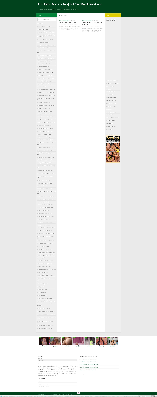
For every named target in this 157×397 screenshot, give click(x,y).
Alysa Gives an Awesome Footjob (45, 183)
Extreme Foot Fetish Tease (67, 23)
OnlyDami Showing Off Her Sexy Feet (46, 150)
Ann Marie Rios (44, 366)
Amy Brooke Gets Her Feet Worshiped (47, 207)
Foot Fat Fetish (110, 89)
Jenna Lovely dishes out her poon (46, 39)
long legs (74, 371)
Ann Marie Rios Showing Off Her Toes (46, 92)
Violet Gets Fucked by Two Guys (45, 263)
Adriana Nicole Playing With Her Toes (46, 173)
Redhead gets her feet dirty (44, 63)
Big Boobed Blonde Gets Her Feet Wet (46, 240)
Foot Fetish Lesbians (111, 103)
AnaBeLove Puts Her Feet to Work (46, 170)
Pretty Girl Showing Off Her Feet (45, 230)
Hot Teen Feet (110, 114)
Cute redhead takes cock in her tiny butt (47, 32)
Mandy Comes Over (43, 289)
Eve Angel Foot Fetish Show (44, 180)
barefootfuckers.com (57, 366)
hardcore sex (55, 371)
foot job (69, 370)
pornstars (49, 373)
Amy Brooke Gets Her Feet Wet (45, 189)
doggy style (68, 368)
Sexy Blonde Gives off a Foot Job (45, 328)
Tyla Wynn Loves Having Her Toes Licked (47, 252)
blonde (72, 366)
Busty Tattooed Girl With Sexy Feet (46, 260)
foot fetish (51, 369)
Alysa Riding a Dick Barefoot (44, 201)
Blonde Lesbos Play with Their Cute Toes (47, 311)
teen (45, 375)
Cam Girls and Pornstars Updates (88, 356)
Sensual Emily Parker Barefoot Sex (46, 131)
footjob (73, 370)
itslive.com (65, 371)
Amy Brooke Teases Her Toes (45, 134)
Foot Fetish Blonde (111, 91)
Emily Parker (73, 368)
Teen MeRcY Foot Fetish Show (45, 102)
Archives (40, 358)
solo (69, 373)
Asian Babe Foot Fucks (43, 295)
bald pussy (49, 366)
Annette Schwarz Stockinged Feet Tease (47, 105)
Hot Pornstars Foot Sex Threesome (46, 119)
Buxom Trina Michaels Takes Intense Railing (89, 367)
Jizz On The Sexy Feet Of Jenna (45, 83)
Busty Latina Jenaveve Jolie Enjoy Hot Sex (88, 359)
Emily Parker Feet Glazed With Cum (46, 114)
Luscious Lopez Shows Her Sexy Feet (46, 255)
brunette (45, 368)
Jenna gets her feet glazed (44, 66)
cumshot (64, 368)
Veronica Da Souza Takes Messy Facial (88, 370)
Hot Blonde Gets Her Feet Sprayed (46, 140)
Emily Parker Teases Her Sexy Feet (46, 160)
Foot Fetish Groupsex (111, 97)
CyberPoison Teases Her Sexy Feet (46, 204)
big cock (65, 366)
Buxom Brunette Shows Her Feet (45, 266)
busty (48, 368)
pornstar (43, 373)
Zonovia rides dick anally (44, 42)
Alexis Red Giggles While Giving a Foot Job (47, 227)
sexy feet (58, 373)
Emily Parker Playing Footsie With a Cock (47, 122)
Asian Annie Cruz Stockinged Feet (45, 249)
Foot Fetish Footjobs (64, 20)
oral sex (39, 373)
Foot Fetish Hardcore (111, 100)
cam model (55, 368)
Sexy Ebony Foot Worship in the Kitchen (47, 233)
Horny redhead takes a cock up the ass (47, 45)
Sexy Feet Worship (111, 120)
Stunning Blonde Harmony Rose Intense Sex (89, 364)
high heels (59, 371)
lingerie (70, 371)
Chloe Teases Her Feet (43, 272)
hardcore (48, 371)
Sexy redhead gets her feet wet (45, 55)
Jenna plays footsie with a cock (45, 26)
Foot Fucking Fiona (42, 292)
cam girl (51, 368)
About (40, 381)
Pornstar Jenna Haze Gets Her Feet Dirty (47, 89)
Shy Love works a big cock (44, 47)
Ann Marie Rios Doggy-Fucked (45, 108)
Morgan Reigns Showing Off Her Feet (46, 147)
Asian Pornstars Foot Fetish (113, 83)
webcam (53, 375)
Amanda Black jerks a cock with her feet (47, 78)
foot (45, 370)
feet (39, 370)
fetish (43, 370)
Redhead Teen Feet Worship (113, 117)
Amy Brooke (39, 366)
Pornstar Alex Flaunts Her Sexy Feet (46, 325)
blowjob (41, 368)
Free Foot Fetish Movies (44, 386)
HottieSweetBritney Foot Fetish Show (46, 157)
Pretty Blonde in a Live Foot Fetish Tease (47, 314)
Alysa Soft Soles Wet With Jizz (45, 137)
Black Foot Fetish (110, 86)
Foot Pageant (41, 281)
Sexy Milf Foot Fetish (111, 126)
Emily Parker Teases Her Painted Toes (46, 199)
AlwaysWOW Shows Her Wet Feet (45, 275)
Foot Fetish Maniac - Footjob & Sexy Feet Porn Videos (69, 4)
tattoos (39, 375)
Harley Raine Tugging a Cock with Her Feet (47, 269)
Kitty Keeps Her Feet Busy (44, 86)
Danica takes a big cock (43, 29)
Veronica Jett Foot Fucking (44, 258)
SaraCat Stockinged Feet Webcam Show (47, 95)
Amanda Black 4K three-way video (46, 81)
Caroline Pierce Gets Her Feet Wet (46, 222)
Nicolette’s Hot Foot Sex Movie (45, 308)
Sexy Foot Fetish (110, 123)
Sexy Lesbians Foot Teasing (44, 224)
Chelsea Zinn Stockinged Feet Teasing (46, 216)
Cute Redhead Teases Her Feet (45, 213)
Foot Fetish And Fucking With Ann (45, 75)
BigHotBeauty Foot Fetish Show (45, 125)
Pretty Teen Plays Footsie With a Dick (46, 243)
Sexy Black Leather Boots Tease (45, 298)
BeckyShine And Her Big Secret (45, 60)
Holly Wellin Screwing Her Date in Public (88, 361)
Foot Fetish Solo (110, 109)
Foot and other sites (43, 383)
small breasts (65, 373)
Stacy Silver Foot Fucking (44, 246)
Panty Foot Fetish (42, 286)
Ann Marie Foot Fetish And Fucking (46, 72)
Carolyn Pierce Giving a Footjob (45, 163)
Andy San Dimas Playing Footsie (45, 111)
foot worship (43, 371)
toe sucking (48, 375)
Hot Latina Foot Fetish (111, 112)
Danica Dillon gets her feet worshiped (46, 58)
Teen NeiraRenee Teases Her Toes (46, 186)
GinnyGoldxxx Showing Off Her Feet (46, 128)
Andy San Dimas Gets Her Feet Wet (46, 117)
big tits (68, 366)
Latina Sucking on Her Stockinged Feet (46, 196)
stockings (72, 373)
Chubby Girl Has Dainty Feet (44, 219)
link (156, 378)
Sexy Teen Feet (110, 129)
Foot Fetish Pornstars (111, 106)
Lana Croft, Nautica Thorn (44, 210)
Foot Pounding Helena (43, 283)
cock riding (59, 368)
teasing (42, 375)
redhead (53, 373)
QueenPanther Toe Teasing (44, 278)
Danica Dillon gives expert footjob (45, 69)
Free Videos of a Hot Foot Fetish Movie (47, 301)
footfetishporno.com (61, 370)
